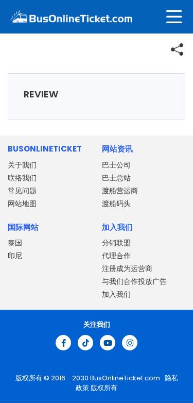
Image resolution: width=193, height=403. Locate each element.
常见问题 (22, 191)
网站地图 (22, 203)
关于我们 (22, 165)
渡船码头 (116, 203)
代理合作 (116, 255)
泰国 (15, 243)
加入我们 (116, 294)
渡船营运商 (120, 191)
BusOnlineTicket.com (126, 378)
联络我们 (22, 178)
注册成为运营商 (127, 268)
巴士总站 (116, 178)
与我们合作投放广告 (134, 281)
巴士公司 (116, 165)
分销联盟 (116, 243)
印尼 (15, 255)
